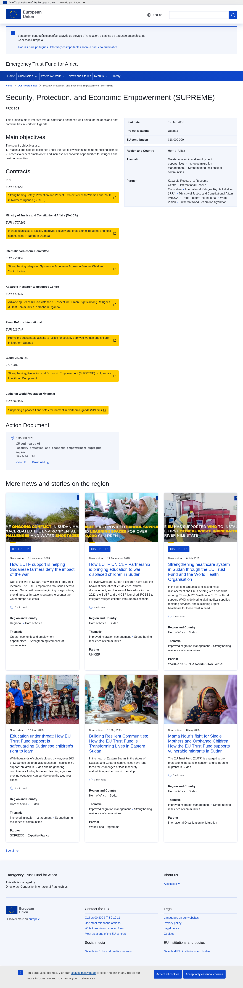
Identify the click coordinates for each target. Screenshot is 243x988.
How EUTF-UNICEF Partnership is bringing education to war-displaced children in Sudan (119, 569)
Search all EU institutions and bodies (187, 951)
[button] (21, 462)
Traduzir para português (33, 47)
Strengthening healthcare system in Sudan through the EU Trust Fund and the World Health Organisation (199, 572)
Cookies (169, 933)
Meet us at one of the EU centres (105, 933)
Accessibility (172, 883)
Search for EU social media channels (108, 951)
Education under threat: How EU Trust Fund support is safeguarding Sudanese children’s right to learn (41, 743)
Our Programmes (27, 85)
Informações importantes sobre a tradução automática (83, 47)
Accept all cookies (167, 974)
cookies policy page (83, 972)
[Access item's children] (36, 76)
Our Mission (25, 76)
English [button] (157, 14)
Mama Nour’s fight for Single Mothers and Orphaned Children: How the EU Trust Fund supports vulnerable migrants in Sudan (199, 743)
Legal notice (171, 928)
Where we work (51, 76)
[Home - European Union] (23, 14)
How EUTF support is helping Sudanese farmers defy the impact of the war (42, 569)
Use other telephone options (102, 923)
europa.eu (35, 919)
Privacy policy (172, 923)
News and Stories (80, 76)
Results (99, 76)
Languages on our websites (181, 917)
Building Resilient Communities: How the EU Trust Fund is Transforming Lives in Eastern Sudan (118, 743)
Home (11, 76)
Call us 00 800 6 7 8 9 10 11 (102, 917)
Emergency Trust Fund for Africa (31, 875)
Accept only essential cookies (204, 974)
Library (116, 76)
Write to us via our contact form (104, 928)
